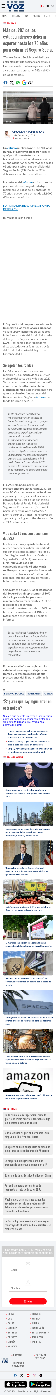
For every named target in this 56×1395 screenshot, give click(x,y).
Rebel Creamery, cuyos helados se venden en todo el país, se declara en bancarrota (29, 743)
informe (28, 182)
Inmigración (38, 1328)
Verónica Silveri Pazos (28, 132)
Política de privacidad (40, 1357)
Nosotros (12, 1347)
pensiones (34, 693)
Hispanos (16, 16)
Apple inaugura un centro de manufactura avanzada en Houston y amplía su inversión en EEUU (27, 793)
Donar (4, 16)
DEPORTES (12, 1337)
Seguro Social (14, 693)
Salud (47, 16)
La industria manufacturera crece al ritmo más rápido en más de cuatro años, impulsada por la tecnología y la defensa (28, 1059)
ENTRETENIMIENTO (40, 1333)
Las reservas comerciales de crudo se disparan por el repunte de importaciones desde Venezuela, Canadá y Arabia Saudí (27, 832)
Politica (36, 16)
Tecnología (37, 1337)
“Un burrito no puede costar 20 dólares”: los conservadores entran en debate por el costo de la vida (28, 981)
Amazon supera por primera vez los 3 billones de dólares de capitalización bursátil (28, 1097)
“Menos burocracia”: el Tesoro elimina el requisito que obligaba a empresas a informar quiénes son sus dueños (27, 871)
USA (26, 16)
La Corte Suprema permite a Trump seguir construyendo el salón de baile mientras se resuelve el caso (28, 1225)
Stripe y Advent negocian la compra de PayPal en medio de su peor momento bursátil (30, 750)
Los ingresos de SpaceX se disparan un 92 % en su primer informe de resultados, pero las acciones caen (29, 1020)
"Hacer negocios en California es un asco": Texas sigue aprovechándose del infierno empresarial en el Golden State (28, 734)
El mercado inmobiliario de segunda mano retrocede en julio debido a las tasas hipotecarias (28, 944)
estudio (12, 148)
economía (12, 1328)
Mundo (35, 1323)
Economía (11, 23)
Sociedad (12, 1333)
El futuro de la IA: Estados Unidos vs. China (28, 1176)
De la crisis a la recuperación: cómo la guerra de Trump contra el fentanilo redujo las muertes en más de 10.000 (27, 1119)
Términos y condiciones (18, 1364)
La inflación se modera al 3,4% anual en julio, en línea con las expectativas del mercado (28, 908)
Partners (36, 1342)
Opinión (11, 1342)
